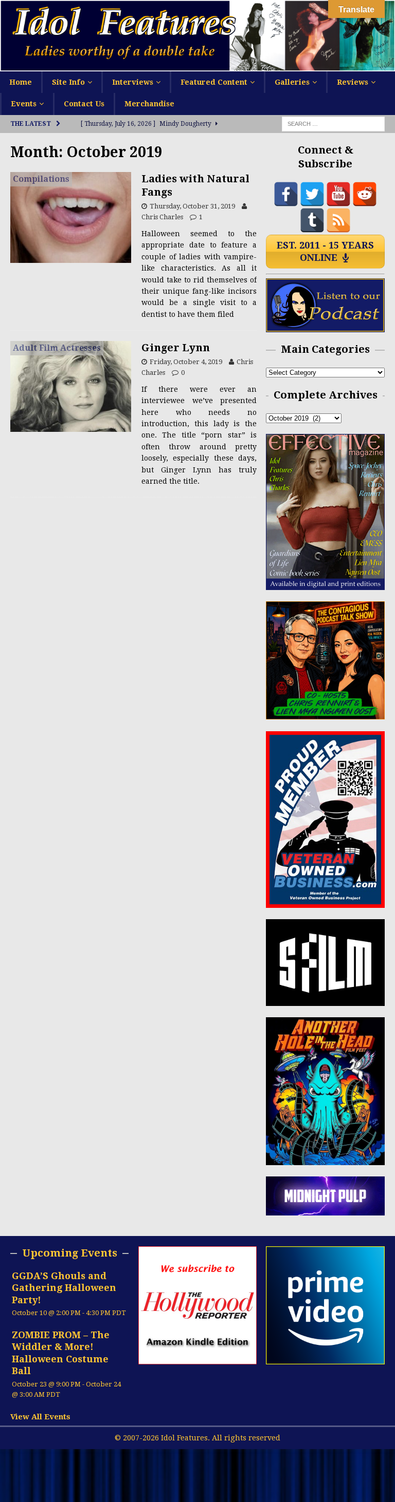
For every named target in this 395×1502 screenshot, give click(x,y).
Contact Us (84, 104)
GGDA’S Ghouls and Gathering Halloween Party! (64, 1287)
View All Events (40, 1416)
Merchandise (149, 104)
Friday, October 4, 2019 (186, 362)
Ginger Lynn (175, 347)
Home (20, 82)
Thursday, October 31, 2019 (192, 206)
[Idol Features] (197, 65)
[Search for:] (333, 123)
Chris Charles (162, 217)
